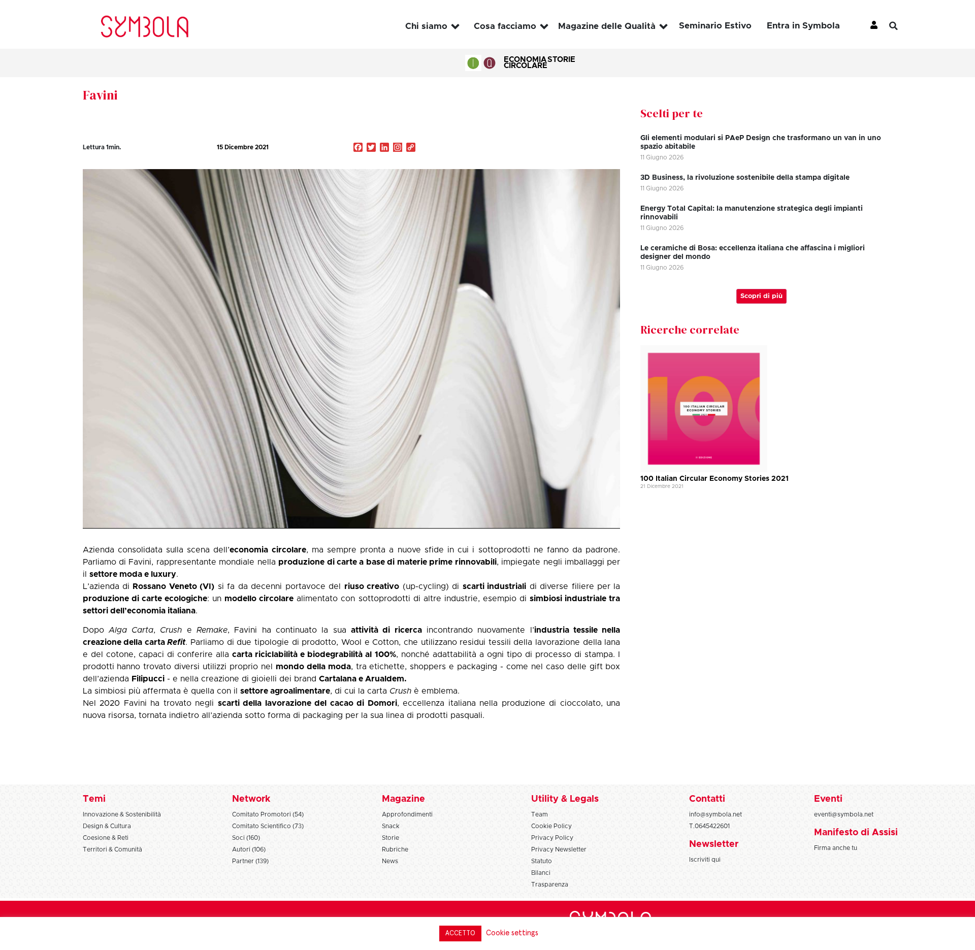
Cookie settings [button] (512, 933)
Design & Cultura (107, 826)
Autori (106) (249, 849)
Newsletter (713, 844)
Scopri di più (761, 296)
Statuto (541, 861)
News (390, 861)
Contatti (707, 799)
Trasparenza (549, 884)
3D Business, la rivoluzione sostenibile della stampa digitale (745, 177)
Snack (391, 826)
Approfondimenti (407, 814)
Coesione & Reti (105, 838)
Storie (561, 59)
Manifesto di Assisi (856, 832)
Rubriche (395, 849)
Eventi (828, 799)
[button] (901, 26)
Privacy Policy (552, 838)
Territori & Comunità (112, 849)
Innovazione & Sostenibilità (122, 814)
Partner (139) (250, 861)
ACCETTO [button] (460, 933)
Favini (100, 95)
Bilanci (540, 873)
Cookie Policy (551, 826)
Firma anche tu (835, 848)
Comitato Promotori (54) (268, 814)
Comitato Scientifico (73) (268, 826)
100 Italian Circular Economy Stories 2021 (714, 478)
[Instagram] (397, 148)
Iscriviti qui (705, 860)
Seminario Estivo (715, 25)
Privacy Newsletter (559, 849)
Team (539, 814)
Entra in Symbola (803, 25)
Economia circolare (525, 63)
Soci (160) (246, 838)
